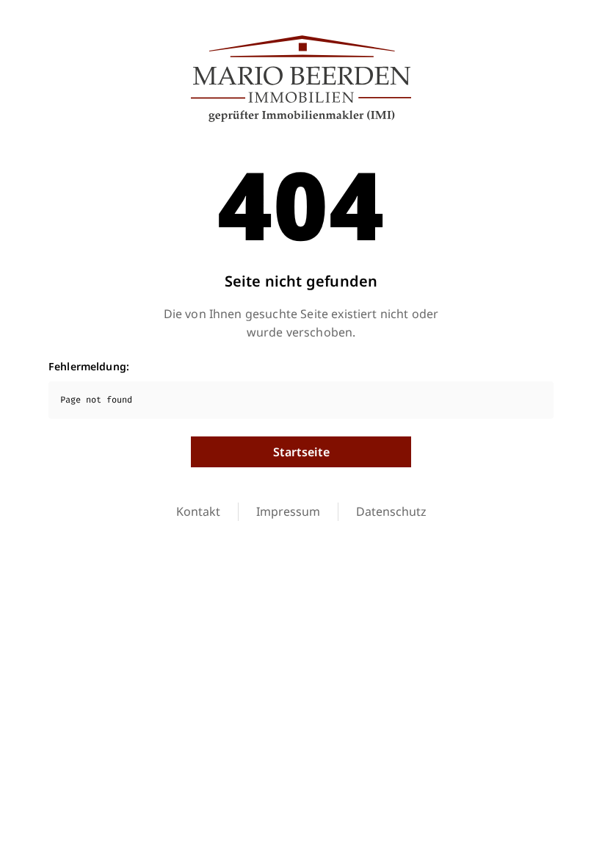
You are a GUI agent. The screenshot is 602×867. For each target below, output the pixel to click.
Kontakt (198, 511)
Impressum (288, 511)
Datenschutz (391, 511)
